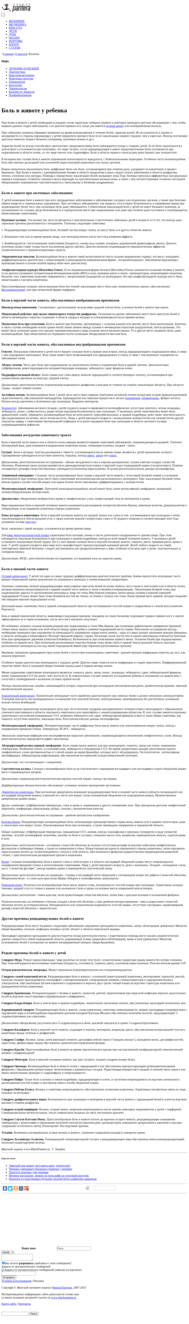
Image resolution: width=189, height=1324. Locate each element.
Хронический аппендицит (18, 695)
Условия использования (16, 1280)
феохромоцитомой (13, 289)
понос (113, 455)
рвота (90, 455)
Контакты (24, 1303)
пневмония (133, 398)
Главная (8, 54)
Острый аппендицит (14, 576)
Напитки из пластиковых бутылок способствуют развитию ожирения (53, 1178)
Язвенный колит (11, 885)
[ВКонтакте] (5, 1188)
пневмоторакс (150, 398)
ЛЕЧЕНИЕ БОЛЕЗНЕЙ (24, 68)
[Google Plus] (26, 1188)
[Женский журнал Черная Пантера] (16, 11)
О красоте (21, 54)
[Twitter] (10, 1188)
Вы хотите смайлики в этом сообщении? (38, 1263)
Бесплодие (15, 85)
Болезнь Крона (10, 821)
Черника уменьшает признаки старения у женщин (40, 1168)
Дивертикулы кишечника (17, 792)
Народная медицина (21, 75)
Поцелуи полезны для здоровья (28, 1172)
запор (99, 455)
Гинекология (17, 81)
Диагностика (17, 71)
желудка (30, 521)
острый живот (115, 125)
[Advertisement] (94, 1221)
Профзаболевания (20, 95)
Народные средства (21, 78)
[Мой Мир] (21, 1188)
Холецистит (8, 408)
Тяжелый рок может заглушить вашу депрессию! (39, 1165)
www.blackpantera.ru (63, 1297)
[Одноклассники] (15, 1188)
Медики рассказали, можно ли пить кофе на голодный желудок (49, 1175)
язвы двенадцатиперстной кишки (28, 535)
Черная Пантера (62, 1287)
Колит (5, 861)
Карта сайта (8, 1303)
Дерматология (18, 88)
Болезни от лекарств (22, 91)
